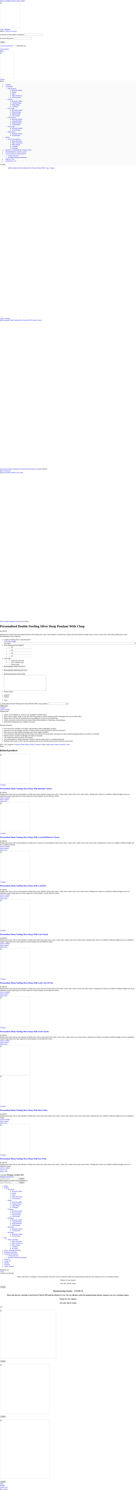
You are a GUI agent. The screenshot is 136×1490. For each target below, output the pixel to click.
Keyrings (11, 1232)
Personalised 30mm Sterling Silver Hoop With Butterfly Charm (26, 789)
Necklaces (38, 744)
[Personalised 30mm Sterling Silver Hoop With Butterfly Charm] (15, 783)
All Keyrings (16, 1236)
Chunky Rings (16, 1204)
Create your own (13, 1256)
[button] (3, 1170)
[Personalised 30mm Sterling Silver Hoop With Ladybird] (15, 880)
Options (6, 697)
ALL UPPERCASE (17, 662)
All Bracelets (16, 1231)
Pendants (11, 1218)
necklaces (63, 744)
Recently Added (17, 1191)
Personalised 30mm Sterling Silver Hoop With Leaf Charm (24, 934)
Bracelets (11, 1227)
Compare (7, 1264)
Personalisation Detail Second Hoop (15, 670)
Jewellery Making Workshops (17, 1257)
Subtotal (6, 695)
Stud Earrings (16, 1214)
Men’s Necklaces (17, 1243)
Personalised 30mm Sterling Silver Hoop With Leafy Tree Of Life (26, 983)
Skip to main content (18, 1)
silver (68, 744)
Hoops (32, 744)
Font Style (7, 658)
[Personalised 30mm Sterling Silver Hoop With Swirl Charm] (15, 1026)
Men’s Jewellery (13, 1239)
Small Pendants (17, 1223)
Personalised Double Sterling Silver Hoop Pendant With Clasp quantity (24, 704)
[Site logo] (10, 27)
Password (6, 38)
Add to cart (4, 706)
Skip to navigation (6, 1)
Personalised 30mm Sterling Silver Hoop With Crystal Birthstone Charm (29, 837)
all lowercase (15, 664)
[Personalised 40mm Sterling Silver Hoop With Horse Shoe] (15, 1074)
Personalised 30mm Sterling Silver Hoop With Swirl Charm (24, 1031)
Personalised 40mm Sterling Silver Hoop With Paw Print (23, 1159)
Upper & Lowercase (17, 660)
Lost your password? (6, 46)
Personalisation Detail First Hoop (15, 666)
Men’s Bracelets (17, 1241)
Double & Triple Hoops (21, 744)
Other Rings (16, 1206)
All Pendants (16, 1225)
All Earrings (16, 1216)
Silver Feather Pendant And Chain (11, 621)
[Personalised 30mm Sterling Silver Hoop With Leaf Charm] (15, 929)
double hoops (50, 744)
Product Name (8, 692)
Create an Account (11, 31)
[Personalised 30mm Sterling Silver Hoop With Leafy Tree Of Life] (15, 977)
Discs (13, 1195)
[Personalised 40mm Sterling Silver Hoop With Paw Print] (15, 1153)
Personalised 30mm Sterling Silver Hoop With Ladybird (23, 886)
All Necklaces (16, 1198)
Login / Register (9, 1266)
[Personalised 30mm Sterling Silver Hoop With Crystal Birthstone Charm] (15, 831)
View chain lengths (10, 641)
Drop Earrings (16, 1213)
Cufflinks (15, 1247)
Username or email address (12, 35)
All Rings (15, 1207)
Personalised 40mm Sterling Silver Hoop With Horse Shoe (23, 1110)
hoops (57, 744)
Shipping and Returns (7, 1177)
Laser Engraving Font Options (14, 645)
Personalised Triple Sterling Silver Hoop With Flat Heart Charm (20, 469)
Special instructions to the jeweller (14, 674)
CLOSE (3, 1287)
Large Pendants (17, 1222)
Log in (2, 42)
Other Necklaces (17, 1197)
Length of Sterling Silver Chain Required (17, 640)
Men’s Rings (16, 1245)
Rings (10, 1200)
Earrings (10, 1209)
